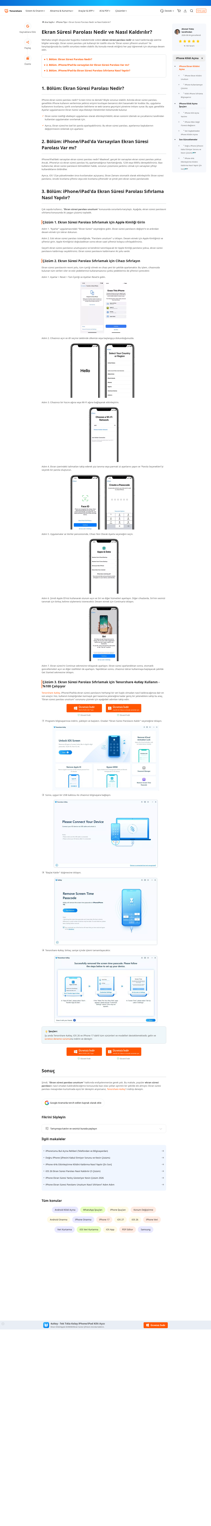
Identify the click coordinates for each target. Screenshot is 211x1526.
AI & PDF (104, 10)
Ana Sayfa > (50, 22)
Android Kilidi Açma (65, 1209)
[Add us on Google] (27, 26)
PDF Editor (127, 1229)
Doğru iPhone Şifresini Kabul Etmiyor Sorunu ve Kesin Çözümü (192, 149)
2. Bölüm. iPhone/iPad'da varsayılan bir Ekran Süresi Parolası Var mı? (87, 65)
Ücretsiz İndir (158, 1325)
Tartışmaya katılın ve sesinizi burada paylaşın (73, 1128)
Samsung (145, 1229)
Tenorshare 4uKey (51, 692)
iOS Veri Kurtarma (89, 1229)
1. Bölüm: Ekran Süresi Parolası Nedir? (69, 59)
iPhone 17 (104, 1219)
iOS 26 (135, 1219)
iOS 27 (120, 1219)
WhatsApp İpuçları (92, 1209)
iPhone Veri (152, 1219)
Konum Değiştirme (143, 1209)
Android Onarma (58, 1219)
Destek (168, 10)
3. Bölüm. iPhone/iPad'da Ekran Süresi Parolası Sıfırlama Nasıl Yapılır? (88, 70)
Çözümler (120, 10)
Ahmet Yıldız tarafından (188, 30)
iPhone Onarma (83, 1219)
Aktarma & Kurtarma (61, 10)
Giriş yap (201, 10)
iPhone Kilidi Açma (187, 58)
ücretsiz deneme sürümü (57, 1038)
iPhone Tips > (62, 22)
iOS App (110, 1229)
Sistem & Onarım (34, 10)
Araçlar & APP (85, 10)
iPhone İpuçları (118, 1209)
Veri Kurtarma (64, 1229)
